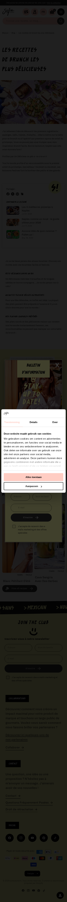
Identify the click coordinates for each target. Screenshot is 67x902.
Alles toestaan (34, 477)
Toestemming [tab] (12, 422)
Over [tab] (55, 422)
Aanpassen (31, 486)
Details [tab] (34, 422)
